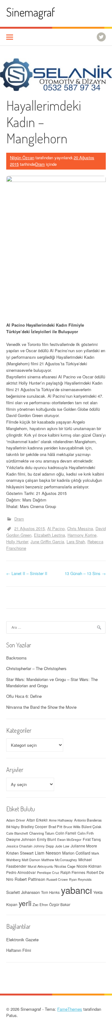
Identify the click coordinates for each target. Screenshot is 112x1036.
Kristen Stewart (20, 853)
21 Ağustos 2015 (29, 528)
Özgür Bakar (59, 904)
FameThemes (69, 1009)
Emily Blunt (46, 839)
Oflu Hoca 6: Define (24, 696)
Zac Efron (40, 904)
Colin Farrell (65, 833)
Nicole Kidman (89, 866)
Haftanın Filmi (18, 950)
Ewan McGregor (69, 839)
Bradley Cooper (34, 826)
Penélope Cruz (48, 872)
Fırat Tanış (92, 839)
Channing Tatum (41, 833)
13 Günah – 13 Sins (85, 573)
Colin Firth (85, 833)
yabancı (76, 889)
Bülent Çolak (91, 826)
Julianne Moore (84, 845)
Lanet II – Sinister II (26, 573)
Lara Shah (76, 541)
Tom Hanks (50, 892)
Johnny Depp (44, 845)
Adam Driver (15, 820)
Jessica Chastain (19, 845)
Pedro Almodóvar (21, 872)
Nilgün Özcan (22, 158)
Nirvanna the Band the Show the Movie (41, 707)
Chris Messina (80, 528)
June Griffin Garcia (47, 541)
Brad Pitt (55, 826)
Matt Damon (31, 859)
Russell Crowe (57, 879)
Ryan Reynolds (80, 879)
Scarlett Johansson (23, 892)
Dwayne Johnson (21, 839)
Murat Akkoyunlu (40, 866)
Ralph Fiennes (72, 872)
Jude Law (62, 846)
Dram (40, 164)
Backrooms (16, 658)
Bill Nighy (13, 826)
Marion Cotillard (76, 853)
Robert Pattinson (30, 879)
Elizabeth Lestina (49, 535)
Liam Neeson (48, 853)
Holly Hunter (17, 541)
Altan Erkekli (37, 820)
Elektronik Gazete (22, 939)
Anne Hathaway (61, 820)
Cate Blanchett (17, 833)
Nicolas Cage (64, 866)
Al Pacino (56, 528)
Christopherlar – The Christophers (36, 668)
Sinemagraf (30, 12)
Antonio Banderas (88, 820)
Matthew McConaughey (59, 859)
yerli (25, 903)
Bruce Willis (71, 826)
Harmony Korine (82, 535)
